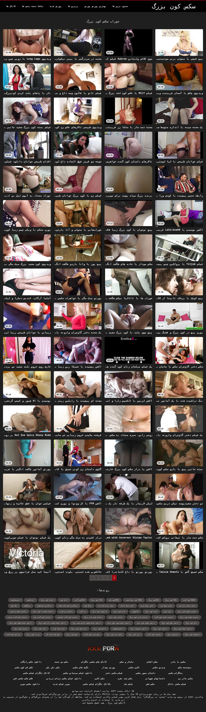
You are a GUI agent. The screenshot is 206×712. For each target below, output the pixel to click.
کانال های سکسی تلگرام (94, 662)
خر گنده (82, 611)
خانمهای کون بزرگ (99, 611)
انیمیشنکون (15, 600)
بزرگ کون (88, 606)
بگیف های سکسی (81, 667)
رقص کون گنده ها (53, 634)
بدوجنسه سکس (184, 667)
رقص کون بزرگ (72, 634)
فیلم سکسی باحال (177, 684)
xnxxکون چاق (114, 600)
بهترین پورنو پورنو (95, 6)
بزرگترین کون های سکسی (68, 606)
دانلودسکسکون (118, 629)
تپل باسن (167, 611)
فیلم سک (128, 684)
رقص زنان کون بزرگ (114, 634)
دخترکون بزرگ (173, 634)
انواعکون (30, 600)
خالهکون (135, 611)
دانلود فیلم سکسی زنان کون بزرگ (52, 623)
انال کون (64, 600)
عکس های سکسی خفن (23, 678)
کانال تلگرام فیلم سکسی (36, 673)
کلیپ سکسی (133, 667)
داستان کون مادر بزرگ (93, 617)
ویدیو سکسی (159, 667)
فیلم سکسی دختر (113, 673)
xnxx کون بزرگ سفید (134, 600)
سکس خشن (150, 684)
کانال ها (11, 6)
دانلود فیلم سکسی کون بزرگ (20, 623)
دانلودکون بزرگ (99, 629)
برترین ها (73, 6)
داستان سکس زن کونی (18, 611)
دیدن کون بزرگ (134, 634)
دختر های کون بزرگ (79, 629)
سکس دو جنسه (61, 662)
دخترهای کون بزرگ (192, 634)
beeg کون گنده (189, 600)
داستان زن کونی (66, 611)
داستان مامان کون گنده (163, 617)
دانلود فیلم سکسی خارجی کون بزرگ (87, 623)
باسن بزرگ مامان (127, 606)
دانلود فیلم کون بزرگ (183, 629)
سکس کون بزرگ (114, 703)
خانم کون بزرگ (119, 611)
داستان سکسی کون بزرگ (189, 617)
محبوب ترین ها (120, 6)
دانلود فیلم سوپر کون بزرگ (119, 623)
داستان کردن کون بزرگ (139, 617)
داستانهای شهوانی (155, 678)
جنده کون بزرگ (151, 611)
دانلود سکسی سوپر (30, 684)
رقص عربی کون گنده (92, 634)
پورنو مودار (108, 667)
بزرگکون (27, 606)
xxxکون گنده (79, 600)
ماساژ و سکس (126, 662)
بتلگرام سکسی (175, 673)
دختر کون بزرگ (40, 629)
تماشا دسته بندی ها (32, 6)
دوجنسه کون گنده (154, 634)
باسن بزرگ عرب (166, 606)
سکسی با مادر (178, 662)
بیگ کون (14, 606)
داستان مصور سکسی (145, 673)
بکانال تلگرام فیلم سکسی (97, 684)
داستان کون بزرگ (116, 617)
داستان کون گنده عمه (42, 617)
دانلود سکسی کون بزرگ (146, 623)
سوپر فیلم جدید (61, 684)
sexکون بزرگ (154, 600)
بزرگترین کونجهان (44, 606)
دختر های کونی (59, 629)
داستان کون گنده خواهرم (68, 617)
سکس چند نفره (125, 678)
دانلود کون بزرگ (160, 629)
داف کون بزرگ (191, 623)
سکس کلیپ (99, 678)
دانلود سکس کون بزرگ (170, 623)
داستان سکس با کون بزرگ (43, 611)
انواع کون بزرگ (47, 600)
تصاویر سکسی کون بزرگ (187, 611)
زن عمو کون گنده (13, 634)
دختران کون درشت (20, 629)
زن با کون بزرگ (33, 634)
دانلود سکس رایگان (31, 662)
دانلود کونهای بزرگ (139, 629)
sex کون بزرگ (170, 600)
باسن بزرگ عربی (147, 606)
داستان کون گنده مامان (17, 617)
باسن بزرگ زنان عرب (187, 606)
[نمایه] (103, 648)
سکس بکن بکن (53, 667)
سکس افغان (152, 662)
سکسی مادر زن (185, 678)
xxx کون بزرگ (96, 600)
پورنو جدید (55, 6)
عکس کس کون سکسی (24, 667)
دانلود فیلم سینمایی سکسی (77, 673)
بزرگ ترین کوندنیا (106, 606)
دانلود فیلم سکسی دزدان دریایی (63, 678)
